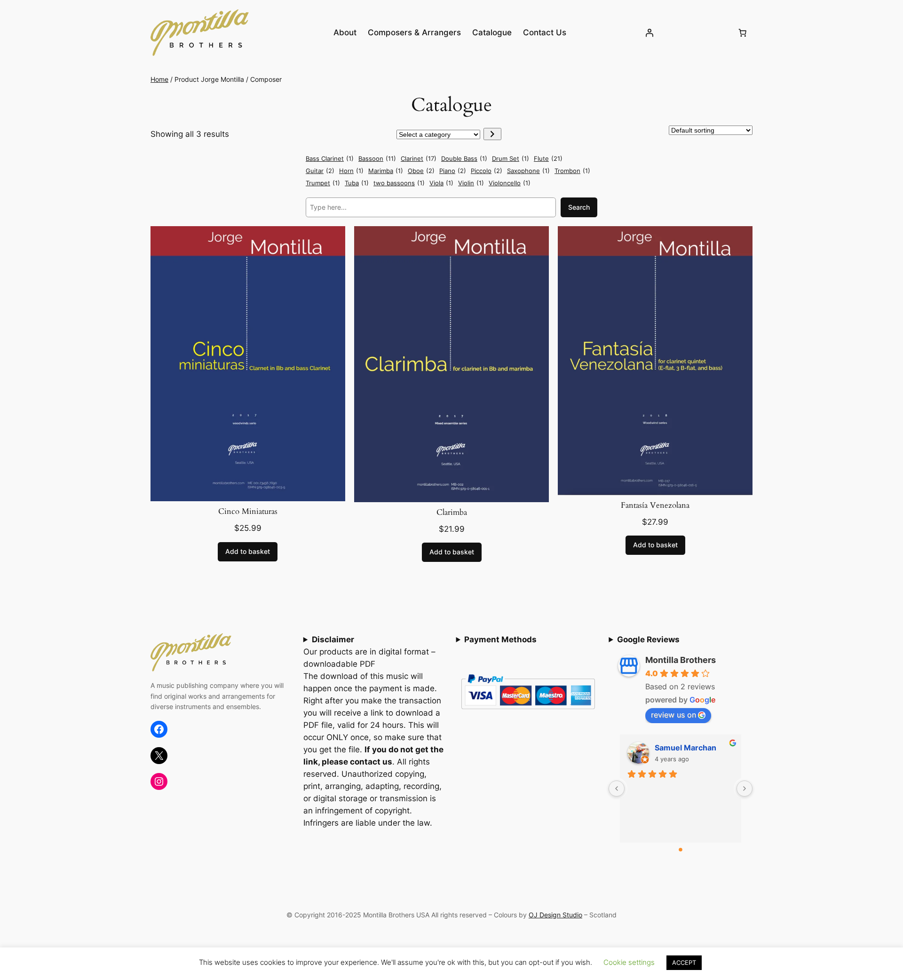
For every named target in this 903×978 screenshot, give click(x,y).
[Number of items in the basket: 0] (742, 32)
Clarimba (451, 512)
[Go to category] (492, 134)
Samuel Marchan (685, 747)
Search (579, 207)
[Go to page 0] (680, 850)
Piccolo (486, 170)
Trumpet (323, 183)
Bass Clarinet (330, 158)
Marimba (385, 170)
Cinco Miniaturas (247, 511)
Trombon (572, 170)
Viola (441, 183)
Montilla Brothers (680, 660)
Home (159, 79)
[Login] (649, 32)
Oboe (421, 170)
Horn (351, 170)
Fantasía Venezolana (655, 505)
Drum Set (510, 158)
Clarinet (418, 158)
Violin (471, 183)
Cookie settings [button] (629, 962)
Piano (452, 170)
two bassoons (399, 183)
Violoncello (510, 183)
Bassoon (377, 158)
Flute (548, 158)
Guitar (320, 170)
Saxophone (528, 170)
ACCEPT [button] (684, 962)
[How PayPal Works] (528, 712)
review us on (673, 714)
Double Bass (464, 158)
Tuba (357, 183)
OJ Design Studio (555, 915)
